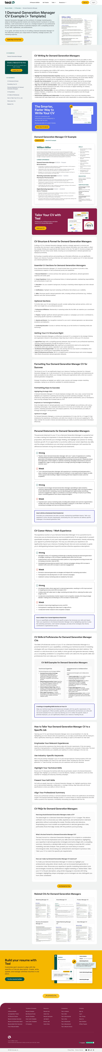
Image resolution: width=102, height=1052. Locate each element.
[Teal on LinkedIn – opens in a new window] (88, 1050)
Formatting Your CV (12, 84)
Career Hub (46, 1013)
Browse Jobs (47, 1021)
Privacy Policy (71, 1050)
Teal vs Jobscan (65, 1011)
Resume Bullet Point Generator (15, 1024)
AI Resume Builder (12, 1011)
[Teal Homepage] (9, 1037)
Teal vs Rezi (64, 1013)
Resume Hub (47, 1011)
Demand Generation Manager (14, 56)
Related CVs (10, 104)
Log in (93, 2)
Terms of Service (79, 1050)
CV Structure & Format (12, 81)
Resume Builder (8, 8)
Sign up (85, 2)
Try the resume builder (14, 979)
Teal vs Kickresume (65, 1021)
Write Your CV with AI (42, 127)
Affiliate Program (83, 1024)
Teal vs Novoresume (66, 1016)
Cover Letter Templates (31, 1021)
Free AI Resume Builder (13, 1026)
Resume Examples (30, 1011)
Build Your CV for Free (14, 39)
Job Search (46, 1019)
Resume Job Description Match (15, 1021)
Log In (80, 1013)
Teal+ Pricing (82, 1016)
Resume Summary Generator (14, 1019)
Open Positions (82, 1021)
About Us (81, 1019)
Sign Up (81, 1011)
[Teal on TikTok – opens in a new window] (91, 1050)
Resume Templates (30, 1016)
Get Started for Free (64, 886)
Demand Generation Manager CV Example (55, 136)
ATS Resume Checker (13, 1016)
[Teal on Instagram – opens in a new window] (93, 1050)
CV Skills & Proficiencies (13, 95)
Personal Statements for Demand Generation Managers (15, 88)
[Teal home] (10, 2)
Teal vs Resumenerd (66, 1024)
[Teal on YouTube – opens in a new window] (86, 1050)
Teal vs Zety (64, 1019)
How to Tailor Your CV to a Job (14, 98)
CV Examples (17, 8)
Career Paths (47, 1024)
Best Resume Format (30, 1013)
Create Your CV (39, 140)
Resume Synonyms (48, 1016)
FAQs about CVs (11, 101)
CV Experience (11, 91)
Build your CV (41, 228)
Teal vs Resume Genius (66, 1026)
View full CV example (50, 140)
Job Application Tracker (13, 1013)
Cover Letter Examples (31, 1019)
